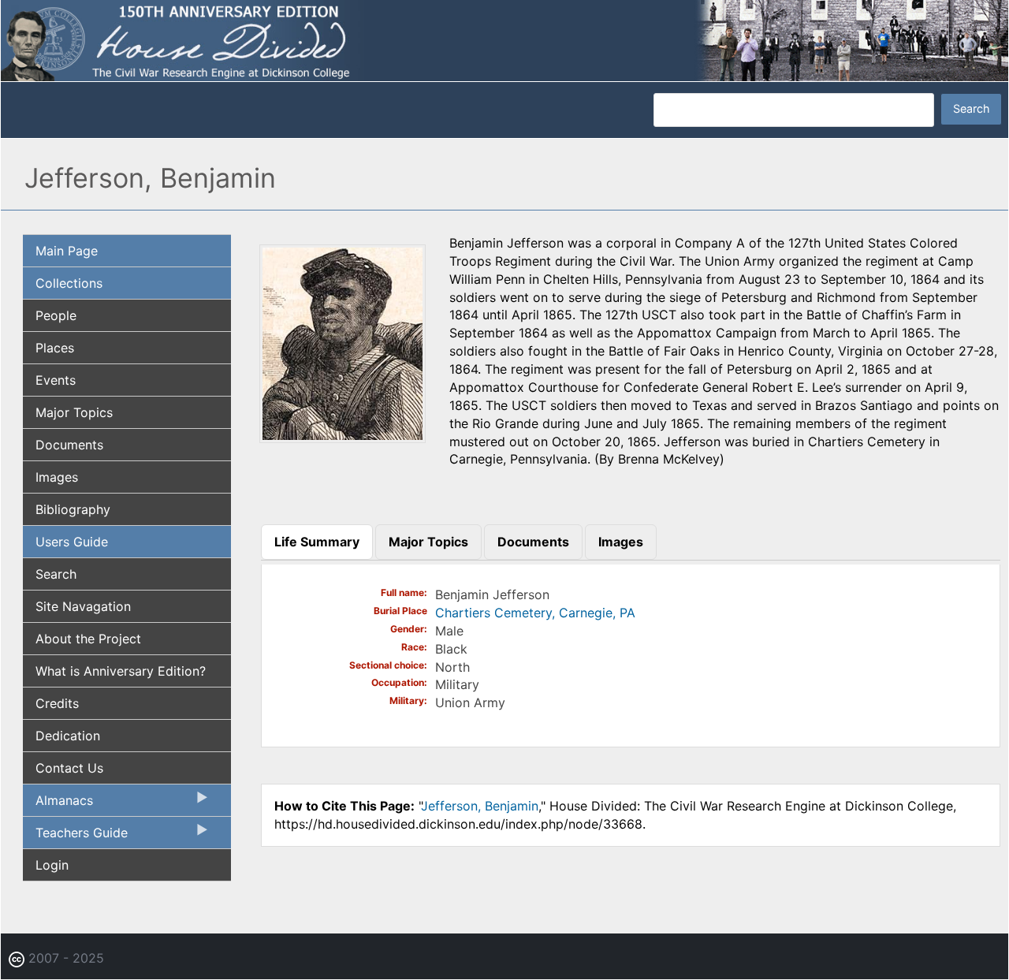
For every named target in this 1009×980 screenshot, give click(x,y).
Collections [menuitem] (68, 283)
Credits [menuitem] (57, 703)
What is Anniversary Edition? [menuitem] (120, 671)
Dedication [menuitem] (67, 735)
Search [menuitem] (55, 574)
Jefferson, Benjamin (479, 806)
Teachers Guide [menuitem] (75, 836)
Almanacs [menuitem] (58, 804)
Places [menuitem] (54, 348)
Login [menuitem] (52, 865)
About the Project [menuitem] (88, 639)
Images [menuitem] (56, 477)
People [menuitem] (55, 315)
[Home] (504, 39)
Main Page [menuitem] (66, 251)
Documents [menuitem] (69, 445)
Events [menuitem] (55, 380)
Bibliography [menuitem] (72, 509)
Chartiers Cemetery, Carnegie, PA (535, 612)
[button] (342, 437)
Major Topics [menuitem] (74, 412)
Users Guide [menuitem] (71, 542)
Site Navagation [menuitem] (83, 606)
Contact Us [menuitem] (69, 768)
